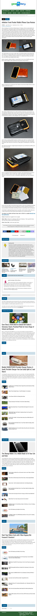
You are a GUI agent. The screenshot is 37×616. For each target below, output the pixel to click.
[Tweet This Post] (9, 231)
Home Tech (12, 10)
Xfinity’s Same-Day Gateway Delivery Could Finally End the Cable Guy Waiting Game (21, 588)
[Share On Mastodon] (32, 231)
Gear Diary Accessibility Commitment (24, 614)
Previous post (15, 235)
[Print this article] (24, 231)
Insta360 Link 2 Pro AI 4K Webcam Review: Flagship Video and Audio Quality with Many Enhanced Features (21, 386)
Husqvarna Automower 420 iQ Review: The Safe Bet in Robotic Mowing (19, 401)
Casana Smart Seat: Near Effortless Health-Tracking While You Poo (18, 577)
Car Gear (17, 10)
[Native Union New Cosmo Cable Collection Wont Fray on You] (23, 266)
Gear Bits (11, 268)
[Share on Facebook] (5, 231)
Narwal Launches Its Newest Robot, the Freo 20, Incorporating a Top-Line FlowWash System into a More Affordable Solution (21, 557)
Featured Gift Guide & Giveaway (7, 310)
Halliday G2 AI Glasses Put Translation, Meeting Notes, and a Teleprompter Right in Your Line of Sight (22, 584)
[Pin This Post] (16, 231)
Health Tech (22, 10)
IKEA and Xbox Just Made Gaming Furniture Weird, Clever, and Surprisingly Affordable (21, 477)
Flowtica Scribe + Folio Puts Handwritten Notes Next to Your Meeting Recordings (21, 483)
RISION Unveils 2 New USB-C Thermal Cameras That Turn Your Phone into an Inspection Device (21, 562)
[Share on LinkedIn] (13, 231)
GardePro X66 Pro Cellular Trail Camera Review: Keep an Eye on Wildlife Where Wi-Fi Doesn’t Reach (21, 418)
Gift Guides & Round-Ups (26, 13)
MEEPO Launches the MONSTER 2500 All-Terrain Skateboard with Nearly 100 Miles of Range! (21, 573)
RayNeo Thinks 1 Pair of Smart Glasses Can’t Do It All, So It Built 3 (18, 498)
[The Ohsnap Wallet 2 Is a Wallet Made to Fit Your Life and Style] (19, 451)
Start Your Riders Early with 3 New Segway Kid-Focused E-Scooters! (17, 536)
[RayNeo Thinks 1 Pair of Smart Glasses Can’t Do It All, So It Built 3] (5, 500)
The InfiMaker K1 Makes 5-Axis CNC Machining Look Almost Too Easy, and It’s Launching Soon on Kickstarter (21, 515)
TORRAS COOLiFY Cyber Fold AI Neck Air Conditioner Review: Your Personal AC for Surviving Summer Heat (21, 413)
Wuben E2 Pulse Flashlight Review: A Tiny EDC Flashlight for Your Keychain (20, 391)
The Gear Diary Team (25, 612)
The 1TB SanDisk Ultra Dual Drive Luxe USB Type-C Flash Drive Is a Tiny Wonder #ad (31, 271)
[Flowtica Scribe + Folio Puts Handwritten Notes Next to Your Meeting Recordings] (5, 485)
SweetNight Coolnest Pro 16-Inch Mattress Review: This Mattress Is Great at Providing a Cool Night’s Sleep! (22, 504)
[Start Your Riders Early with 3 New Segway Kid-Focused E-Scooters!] (19, 533)
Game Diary (9, 13)
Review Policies (31, 612)
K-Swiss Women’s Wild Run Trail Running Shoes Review (17, 396)
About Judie (20, 612)
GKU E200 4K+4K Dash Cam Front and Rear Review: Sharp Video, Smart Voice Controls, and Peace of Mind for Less (21, 428)
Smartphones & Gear (6, 10)
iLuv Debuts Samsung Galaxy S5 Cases (13, 271)
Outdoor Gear (28, 10)
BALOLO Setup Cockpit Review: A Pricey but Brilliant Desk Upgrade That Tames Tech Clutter (21, 407)
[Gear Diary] (18, 4)
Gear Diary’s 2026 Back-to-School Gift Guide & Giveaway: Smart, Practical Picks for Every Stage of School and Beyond (18, 326)
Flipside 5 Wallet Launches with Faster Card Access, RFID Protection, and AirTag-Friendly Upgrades (22, 594)
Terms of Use (32, 614)
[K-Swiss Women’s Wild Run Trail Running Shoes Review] (5, 398)
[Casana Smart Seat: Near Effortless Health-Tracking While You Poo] (5, 579)
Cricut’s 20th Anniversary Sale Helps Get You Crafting (17, 509)
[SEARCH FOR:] (30, 15)
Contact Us (24, 615)
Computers (4, 13)
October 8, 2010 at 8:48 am (16, 280)
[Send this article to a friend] (20, 231)
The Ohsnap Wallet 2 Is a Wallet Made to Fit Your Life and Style (18, 454)
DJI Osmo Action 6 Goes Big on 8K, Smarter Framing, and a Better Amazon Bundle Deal (21, 493)
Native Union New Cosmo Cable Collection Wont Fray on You (22, 270)
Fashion (19, 13)
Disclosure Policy (22, 613)
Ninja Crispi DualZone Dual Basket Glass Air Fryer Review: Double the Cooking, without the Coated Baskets (21, 423)
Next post (22, 235)
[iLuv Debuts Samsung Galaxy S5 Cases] (12, 267)
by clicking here (20, 307)
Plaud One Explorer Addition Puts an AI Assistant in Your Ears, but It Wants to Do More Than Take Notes (21, 473)
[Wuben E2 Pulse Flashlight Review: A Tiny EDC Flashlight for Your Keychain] (5, 393)
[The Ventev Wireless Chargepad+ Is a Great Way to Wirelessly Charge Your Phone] (6, 266)
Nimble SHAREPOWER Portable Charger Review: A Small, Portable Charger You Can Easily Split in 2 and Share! (18, 369)
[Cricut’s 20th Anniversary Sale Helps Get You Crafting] (5, 511)
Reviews (4, 353)
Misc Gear (14, 13)
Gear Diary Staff (8, 26)
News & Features (5, 439)
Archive (20, 615)
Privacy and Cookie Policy (28, 613)
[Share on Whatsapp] (28, 231)
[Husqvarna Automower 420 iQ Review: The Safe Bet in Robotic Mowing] (5, 403)
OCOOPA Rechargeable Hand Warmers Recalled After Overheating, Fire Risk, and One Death (21, 568)
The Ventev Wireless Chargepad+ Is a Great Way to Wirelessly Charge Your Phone (5, 271)
